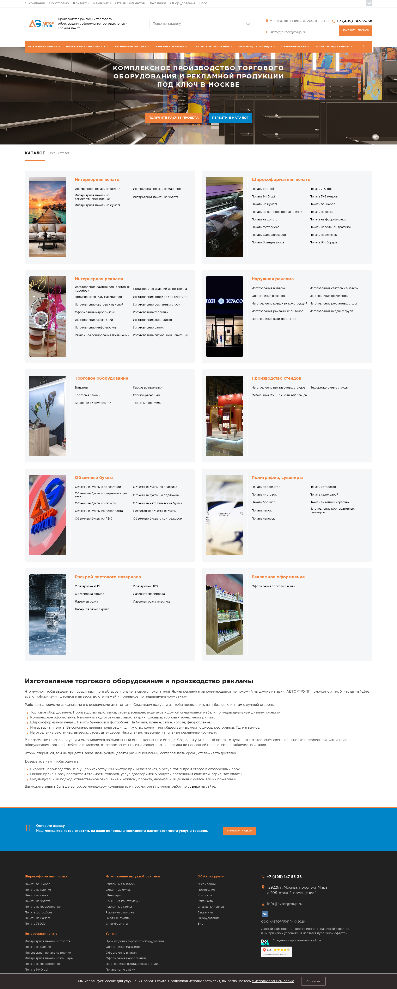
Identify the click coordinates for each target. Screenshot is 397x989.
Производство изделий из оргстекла (160, 289)
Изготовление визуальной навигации (160, 335)
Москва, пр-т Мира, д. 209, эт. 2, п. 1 (299, 21)
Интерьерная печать (42, 47)
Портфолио (59, 3)
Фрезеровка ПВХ (145, 586)
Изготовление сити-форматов (274, 319)
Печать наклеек (263, 518)
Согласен (313, 981)
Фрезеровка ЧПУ (87, 586)
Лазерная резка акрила (92, 609)
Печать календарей (324, 494)
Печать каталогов (323, 487)
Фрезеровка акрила (89, 594)
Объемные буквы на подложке (156, 495)
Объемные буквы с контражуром (157, 518)
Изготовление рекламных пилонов (277, 311)
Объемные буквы (294, 47)
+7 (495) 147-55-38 (354, 21)
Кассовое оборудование (93, 403)
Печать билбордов (323, 242)
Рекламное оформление (278, 577)
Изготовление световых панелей (99, 304)
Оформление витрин (121, 953)
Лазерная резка (86, 601)
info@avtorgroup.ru (288, 32)
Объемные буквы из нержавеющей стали (101, 495)
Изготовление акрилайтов (152, 320)
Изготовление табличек (150, 312)
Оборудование (182, 3)
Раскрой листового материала (108, 577)
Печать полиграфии (120, 970)
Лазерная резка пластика (152, 601)
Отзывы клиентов (130, 3)
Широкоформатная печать (85, 47)
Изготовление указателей (94, 320)
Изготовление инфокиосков (96, 327)
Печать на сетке (321, 212)
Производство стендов (255, 47)
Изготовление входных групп (331, 311)
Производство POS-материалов (98, 297)
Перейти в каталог (230, 118)
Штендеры (113, 895)
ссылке (194, 786)
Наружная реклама (169, 47)
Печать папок (262, 510)
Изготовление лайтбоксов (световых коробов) (102, 289)
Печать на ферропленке (328, 219)
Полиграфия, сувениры (333, 47)
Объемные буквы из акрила (95, 503)
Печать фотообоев (265, 227)
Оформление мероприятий (95, 312)
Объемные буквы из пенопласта (99, 511)
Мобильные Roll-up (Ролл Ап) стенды (279, 395)
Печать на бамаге (37, 918)
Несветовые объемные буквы (155, 511)
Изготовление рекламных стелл (333, 303)
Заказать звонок (355, 30)
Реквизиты (102, 3)
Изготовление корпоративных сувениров (332, 511)
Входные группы (118, 918)
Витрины (81, 387)
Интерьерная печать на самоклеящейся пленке (92, 197)
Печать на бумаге (264, 204)
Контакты (81, 3)
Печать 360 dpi (263, 189)
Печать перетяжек (323, 235)
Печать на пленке (38, 890)
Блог (203, 3)
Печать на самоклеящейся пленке (277, 212)
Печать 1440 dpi (263, 196)
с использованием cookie (273, 981)
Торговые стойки (87, 395)
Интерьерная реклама (130, 47)
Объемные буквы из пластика (155, 487)
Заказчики (157, 3)
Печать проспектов (266, 487)
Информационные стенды (329, 387)
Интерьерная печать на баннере (157, 189)
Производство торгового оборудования (135, 941)
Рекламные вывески (120, 884)
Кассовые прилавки (148, 387)
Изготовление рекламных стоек (156, 304)
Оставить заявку (239, 831)
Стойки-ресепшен (146, 395)
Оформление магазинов (123, 947)
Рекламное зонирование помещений (102, 335)
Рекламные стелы (119, 907)
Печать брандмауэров (268, 242)
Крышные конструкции (123, 901)
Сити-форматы (117, 924)
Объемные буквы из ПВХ (93, 518)
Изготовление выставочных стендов (278, 387)
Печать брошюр (263, 502)
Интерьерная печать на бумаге (97, 205)
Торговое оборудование (211, 47)
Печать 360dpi (35, 924)
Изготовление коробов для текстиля (160, 297)
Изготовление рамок (148, 327)
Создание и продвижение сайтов (297, 940)
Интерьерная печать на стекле (97, 189)
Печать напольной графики (330, 227)
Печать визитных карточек (329, 502)
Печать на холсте (264, 219)
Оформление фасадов (268, 296)
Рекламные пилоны (120, 912)
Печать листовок (264, 494)
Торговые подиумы (147, 403)
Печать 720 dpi (321, 189)
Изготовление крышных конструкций (279, 303)
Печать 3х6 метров (324, 196)
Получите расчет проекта (173, 118)
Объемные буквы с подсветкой (98, 487)
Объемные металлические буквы (157, 503)
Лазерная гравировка (149, 594)
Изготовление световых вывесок (334, 288)
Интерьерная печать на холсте (155, 197)
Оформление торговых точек (273, 586)
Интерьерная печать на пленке (48, 953)
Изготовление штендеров (329, 296)
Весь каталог (59, 153)
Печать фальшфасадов (269, 235)
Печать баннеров (322, 204)
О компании (35, 3)
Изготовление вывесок (269, 288)
